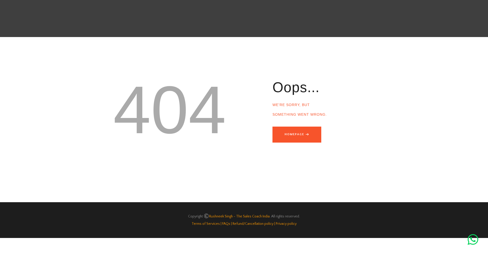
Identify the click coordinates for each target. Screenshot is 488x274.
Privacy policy (286, 224)
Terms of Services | (206, 224)
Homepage (294, 134)
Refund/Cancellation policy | (253, 224)
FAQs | (226, 224)
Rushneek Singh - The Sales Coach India (239, 216)
